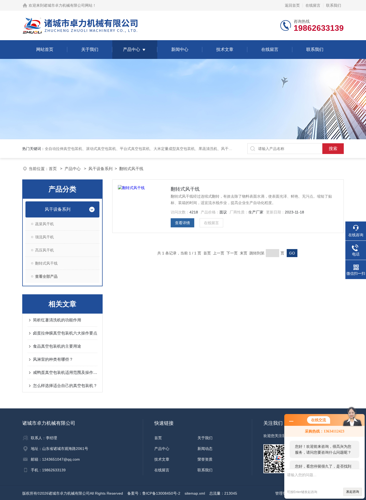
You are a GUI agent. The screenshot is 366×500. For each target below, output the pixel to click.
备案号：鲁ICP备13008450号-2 (153, 493)
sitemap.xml (195, 493)
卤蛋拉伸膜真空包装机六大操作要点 (65, 333)
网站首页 (44, 49)
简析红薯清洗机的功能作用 (57, 320)
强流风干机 (44, 237)
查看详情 (182, 223)
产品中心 (131, 49)
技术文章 (224, 49)
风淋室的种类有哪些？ (53, 359)
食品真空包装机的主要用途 (57, 346)
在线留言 (312, 5)
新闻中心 (179, 49)
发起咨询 (352, 492)
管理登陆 (282, 493)
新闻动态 (204, 448)
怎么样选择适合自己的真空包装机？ (65, 385)
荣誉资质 (204, 459)
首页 (53, 168)
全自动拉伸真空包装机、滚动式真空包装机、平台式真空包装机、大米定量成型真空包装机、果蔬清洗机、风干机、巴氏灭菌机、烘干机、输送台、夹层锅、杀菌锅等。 (183, 148)
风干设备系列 (100, 168)
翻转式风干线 (131, 168)
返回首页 (292, 5)
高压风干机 (44, 250)
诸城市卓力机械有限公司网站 (68, 5)
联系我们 (333, 5)
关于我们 (89, 49)
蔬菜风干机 (44, 224)
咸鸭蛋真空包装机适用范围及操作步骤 (65, 372)
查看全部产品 (46, 276)
